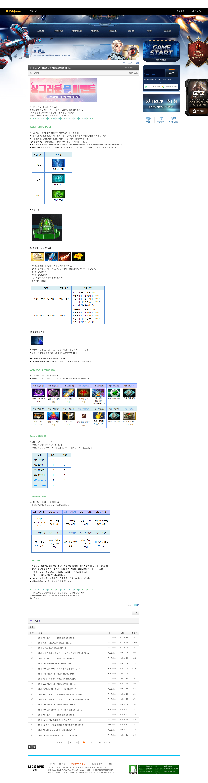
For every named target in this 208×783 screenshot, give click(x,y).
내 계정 (195, 11)
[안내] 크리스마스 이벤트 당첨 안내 (52, 648)
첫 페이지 (60, 742)
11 (96, 742)
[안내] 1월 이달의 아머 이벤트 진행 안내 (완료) (56, 658)
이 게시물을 (127, 605)
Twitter (135, 605)
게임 (32, 11)
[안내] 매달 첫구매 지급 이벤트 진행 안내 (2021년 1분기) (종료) (63, 653)
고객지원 (180, 11)
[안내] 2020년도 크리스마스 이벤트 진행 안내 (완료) (59, 669)
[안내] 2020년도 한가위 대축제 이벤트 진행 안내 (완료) (60, 710)
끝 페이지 (107, 742)
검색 (30, 747)
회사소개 (51, 764)
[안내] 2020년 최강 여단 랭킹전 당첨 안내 (54, 663)
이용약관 (61, 764)
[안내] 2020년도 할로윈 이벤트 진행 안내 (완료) (57, 689)
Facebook (138, 605)
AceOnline (34, 73)
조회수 (134, 633)
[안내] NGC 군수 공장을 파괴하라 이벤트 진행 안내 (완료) (61, 725)
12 (100, 742)
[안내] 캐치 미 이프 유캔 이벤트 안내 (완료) (55, 643)
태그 (34, 747)
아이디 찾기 (149, 79)
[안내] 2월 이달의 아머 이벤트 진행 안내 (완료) (56, 638)
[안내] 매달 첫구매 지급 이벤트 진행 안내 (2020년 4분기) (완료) (63, 699)
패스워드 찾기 (161, 79)
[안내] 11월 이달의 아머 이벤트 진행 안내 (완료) (57, 684)
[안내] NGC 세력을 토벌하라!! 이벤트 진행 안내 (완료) (59, 720)
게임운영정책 (96, 764)
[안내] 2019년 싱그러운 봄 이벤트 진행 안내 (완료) (50, 68)
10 (91, 742)
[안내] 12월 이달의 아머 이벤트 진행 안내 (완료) (57, 674)
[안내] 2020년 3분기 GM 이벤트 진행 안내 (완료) (57, 735)
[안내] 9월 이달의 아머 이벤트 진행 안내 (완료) (56, 715)
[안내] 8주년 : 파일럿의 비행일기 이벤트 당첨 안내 (58, 679)
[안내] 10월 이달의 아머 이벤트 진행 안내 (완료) (57, 704)
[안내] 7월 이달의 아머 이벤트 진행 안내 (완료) (56, 730)
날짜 (122, 633)
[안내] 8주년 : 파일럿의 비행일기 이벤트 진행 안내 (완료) (60, 694)
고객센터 (110, 764)
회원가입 (171, 79)
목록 (135, 613)
